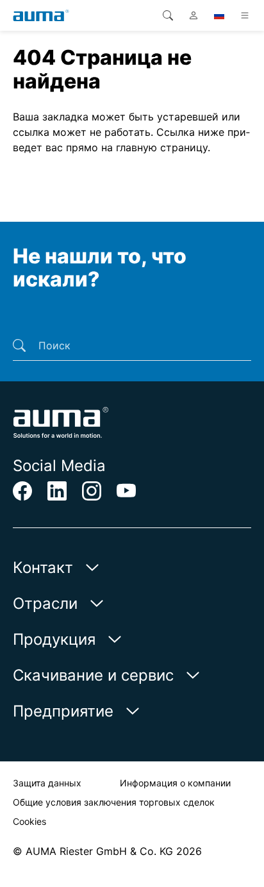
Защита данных (47, 782)
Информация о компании (175, 782)
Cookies (29, 821)
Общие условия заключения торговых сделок (114, 802)
